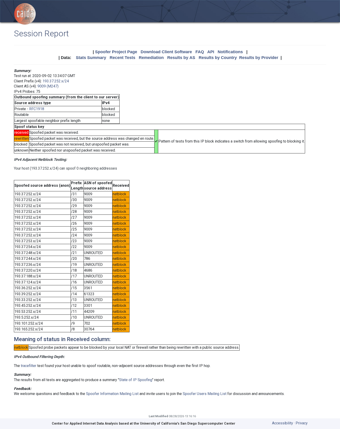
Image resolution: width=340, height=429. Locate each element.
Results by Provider (258, 57)
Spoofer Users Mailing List (204, 394)
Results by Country (218, 57)
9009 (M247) (48, 86)
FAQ (199, 52)
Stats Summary (91, 57)
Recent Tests (122, 57)
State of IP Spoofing (135, 380)
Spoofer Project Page (116, 52)
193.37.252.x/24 (56, 81)
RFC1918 (36, 109)
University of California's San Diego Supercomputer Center (187, 424)
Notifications (230, 52)
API (210, 52)
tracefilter (28, 366)
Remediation (151, 57)
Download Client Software (166, 52)
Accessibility (282, 423)
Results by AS (181, 57)
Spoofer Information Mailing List (112, 394)
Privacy (302, 423)
